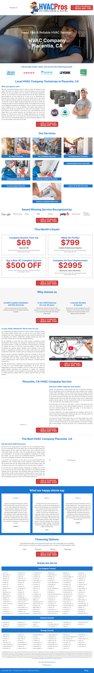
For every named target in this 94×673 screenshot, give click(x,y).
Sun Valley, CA (66, 609)
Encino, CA (20, 590)
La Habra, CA (36, 638)
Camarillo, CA (6, 624)
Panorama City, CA (52, 596)
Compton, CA (21, 574)
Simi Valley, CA (66, 624)
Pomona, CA (51, 607)
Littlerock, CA (36, 588)
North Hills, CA (51, 580)
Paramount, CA (51, 597)
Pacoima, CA (51, 590)
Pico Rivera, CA (52, 603)
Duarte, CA (20, 584)
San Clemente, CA (67, 638)
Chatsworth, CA (6, 611)
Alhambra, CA (6, 576)
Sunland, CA (66, 611)
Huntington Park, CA (23, 609)
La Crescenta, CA (37, 573)
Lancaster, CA (36, 584)
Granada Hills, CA (22, 597)
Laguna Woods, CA (52, 634)
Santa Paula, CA (67, 622)
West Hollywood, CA (83, 603)
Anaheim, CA (6, 636)
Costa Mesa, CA (7, 648)
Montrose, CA (51, 573)
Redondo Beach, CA (53, 613)
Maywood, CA (36, 605)
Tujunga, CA (81, 582)
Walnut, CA (81, 597)
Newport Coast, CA (53, 646)
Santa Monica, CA (67, 592)
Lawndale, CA (36, 586)
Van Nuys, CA (81, 592)
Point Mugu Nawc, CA (53, 624)
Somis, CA (65, 626)
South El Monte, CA (68, 599)
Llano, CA (35, 590)
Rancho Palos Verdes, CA (54, 611)
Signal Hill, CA (66, 597)
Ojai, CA (35, 624)
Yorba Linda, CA (82, 646)
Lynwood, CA (36, 597)
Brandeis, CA (6, 622)
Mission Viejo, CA (52, 642)
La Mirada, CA (36, 574)
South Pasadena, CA (68, 603)
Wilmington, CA (82, 609)
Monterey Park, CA (37, 613)
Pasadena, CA (51, 599)
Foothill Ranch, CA (22, 642)
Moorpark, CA (21, 622)
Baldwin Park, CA (7, 588)
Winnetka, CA (81, 611)
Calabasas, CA (6, 599)
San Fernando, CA (67, 580)
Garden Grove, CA (22, 648)
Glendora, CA (21, 596)
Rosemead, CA (66, 574)
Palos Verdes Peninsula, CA (54, 594)
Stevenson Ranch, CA (68, 605)
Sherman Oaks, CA (67, 594)
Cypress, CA (21, 634)
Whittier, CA (81, 607)
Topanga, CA (81, 578)
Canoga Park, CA (7, 601)
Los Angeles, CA (37, 596)
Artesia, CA (5, 582)
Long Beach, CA (37, 594)
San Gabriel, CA (67, 582)
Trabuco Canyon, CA (83, 638)
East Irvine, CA (21, 638)
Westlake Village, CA (83, 605)
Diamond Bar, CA (22, 580)
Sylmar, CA (66, 613)
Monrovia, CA (36, 609)
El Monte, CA (21, 586)
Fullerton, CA (21, 646)
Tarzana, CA (81, 573)
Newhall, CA (51, 578)
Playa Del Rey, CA (52, 605)
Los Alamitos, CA (52, 638)
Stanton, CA (66, 648)
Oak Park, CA (21, 626)
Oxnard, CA (36, 626)
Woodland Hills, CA (82, 613)
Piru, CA (50, 622)
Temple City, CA (82, 574)
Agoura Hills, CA (7, 574)
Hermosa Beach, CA (23, 607)
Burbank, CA (6, 597)
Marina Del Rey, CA (37, 603)
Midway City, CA (52, 640)
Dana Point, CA (21, 636)
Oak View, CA (36, 622)
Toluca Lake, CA (82, 576)
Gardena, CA (21, 592)
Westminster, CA (82, 644)
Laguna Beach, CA (37, 644)
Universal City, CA (82, 584)
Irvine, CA (35, 636)
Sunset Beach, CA (82, 634)
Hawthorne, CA (21, 605)
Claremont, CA (21, 573)
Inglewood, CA (21, 611)
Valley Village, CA (82, 588)
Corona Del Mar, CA (7, 646)
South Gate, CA (67, 601)
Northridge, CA (51, 584)
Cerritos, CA (6, 609)
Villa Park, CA (81, 642)
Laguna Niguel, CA (37, 648)
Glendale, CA (21, 594)
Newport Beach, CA (53, 644)
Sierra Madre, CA (67, 596)
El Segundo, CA (21, 588)
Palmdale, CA (51, 592)
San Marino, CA (67, 584)
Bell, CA (5, 590)
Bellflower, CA (6, 594)
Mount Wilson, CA (52, 574)
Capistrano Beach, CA (8, 644)
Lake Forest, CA (52, 636)
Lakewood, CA (36, 582)
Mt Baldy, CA (51, 576)
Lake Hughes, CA (37, 580)
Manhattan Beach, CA (38, 601)
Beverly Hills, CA (7, 596)
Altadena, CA (6, 578)
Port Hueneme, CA (52, 626)
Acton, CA (5, 573)
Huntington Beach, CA (38, 634)
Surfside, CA (81, 636)
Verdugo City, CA (82, 596)
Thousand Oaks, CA (83, 622)
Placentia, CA (23, 424)
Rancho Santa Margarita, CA (70, 636)
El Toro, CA (20, 640)
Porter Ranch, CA (52, 609)
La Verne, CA (36, 578)
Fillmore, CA (6, 626)
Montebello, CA (36, 611)
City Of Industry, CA (8, 613)
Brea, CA (5, 640)
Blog (86, 670)
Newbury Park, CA (22, 624)
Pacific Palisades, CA (53, 588)
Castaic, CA (6, 607)
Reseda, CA (66, 573)
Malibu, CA (35, 599)
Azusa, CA (5, 586)
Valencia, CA (81, 586)
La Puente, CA (36, 576)
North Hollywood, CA (53, 582)
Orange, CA (51, 648)
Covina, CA (20, 576)
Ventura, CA (81, 624)
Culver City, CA (21, 578)
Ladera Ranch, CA (37, 642)
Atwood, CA (6, 638)
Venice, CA (81, 594)
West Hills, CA (81, 601)
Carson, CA (5, 605)
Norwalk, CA (51, 586)
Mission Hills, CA (37, 607)
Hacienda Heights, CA (23, 599)
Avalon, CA (5, 584)
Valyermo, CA (81, 590)
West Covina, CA (82, 599)
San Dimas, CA (66, 578)
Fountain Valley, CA (22, 644)
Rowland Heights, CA (68, 576)
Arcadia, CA (6, 580)
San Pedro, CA (66, 586)
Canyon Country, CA (8, 603)
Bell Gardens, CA (7, 592)
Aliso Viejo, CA (6, 634)
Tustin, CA (80, 640)
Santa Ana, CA (66, 642)
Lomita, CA (35, 592)
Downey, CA (21, 582)
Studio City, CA (67, 607)
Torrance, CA (81, 580)
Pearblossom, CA (52, 601)
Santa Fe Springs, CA (68, 590)
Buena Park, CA (6, 642)
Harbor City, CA (22, 601)
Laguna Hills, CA (37, 646)
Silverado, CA (66, 646)
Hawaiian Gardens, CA (23, 603)
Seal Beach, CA (67, 644)
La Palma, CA (36, 640)
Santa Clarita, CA (67, 588)
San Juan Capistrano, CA (69, 640)
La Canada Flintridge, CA (24, 613)
